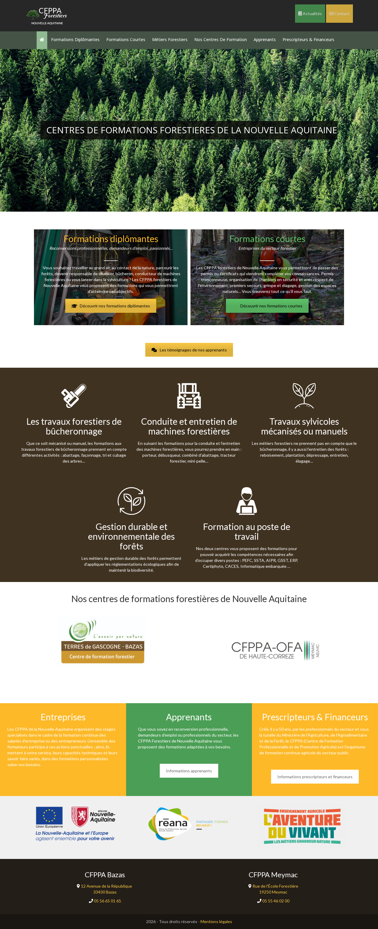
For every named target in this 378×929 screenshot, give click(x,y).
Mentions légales (216, 921)
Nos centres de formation (220, 39)
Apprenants (265, 39)
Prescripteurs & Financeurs (308, 39)
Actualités (312, 13)
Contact (341, 13)
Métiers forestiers (170, 39)
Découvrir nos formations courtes (271, 305)
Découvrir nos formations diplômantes (115, 305)
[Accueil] (47, 14)
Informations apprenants (189, 770)
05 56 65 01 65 (107, 900)
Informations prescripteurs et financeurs (315, 776)
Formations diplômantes (75, 39)
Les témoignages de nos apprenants (193, 349)
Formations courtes (125, 39)
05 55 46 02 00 (275, 900)
